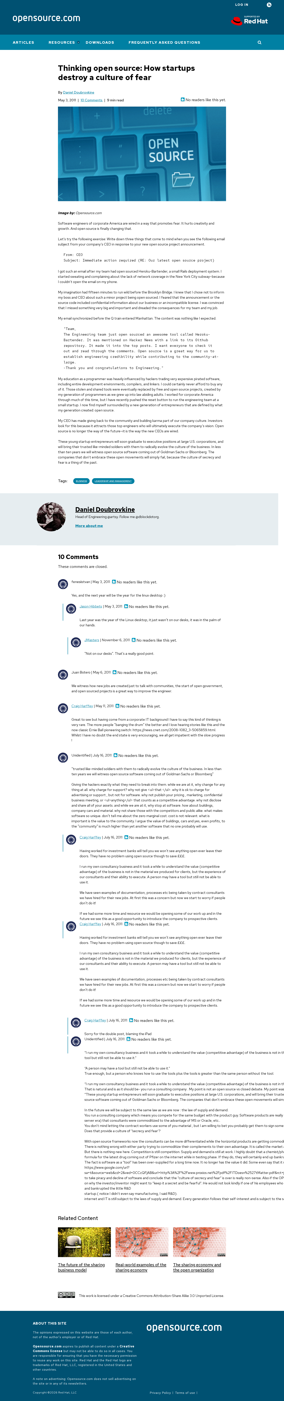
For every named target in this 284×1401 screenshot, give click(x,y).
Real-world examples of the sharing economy (141, 1267)
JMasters (91, 640)
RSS (269, 5)
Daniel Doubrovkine (78, 92)
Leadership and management (113, 481)
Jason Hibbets (91, 606)
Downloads (100, 42)
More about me (89, 525)
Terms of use (185, 1393)
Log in (241, 5)
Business (81, 481)
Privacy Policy (160, 1393)
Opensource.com (47, 1346)
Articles (23, 42)
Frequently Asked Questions (165, 42)
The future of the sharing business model (81, 1267)
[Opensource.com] (46, 19)
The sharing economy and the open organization (197, 1267)
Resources (62, 42)
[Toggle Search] (260, 42)
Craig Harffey (82, 706)
